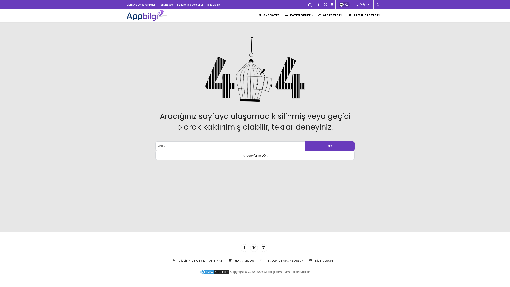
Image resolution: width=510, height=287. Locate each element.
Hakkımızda (244, 261)
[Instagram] (332, 4)
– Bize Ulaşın (212, 4)
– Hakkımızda (165, 4)
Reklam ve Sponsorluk (284, 261)
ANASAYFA (271, 15)
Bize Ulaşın (323, 261)
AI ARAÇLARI (332, 15)
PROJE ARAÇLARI (367, 15)
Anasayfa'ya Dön (255, 155)
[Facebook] (318, 4)
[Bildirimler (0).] (378, 4)
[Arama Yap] (310, 5)
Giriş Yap (364, 4)
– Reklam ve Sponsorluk (189, 4)
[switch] (344, 4)
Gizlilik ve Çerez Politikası (141, 4)
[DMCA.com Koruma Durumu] (215, 272)
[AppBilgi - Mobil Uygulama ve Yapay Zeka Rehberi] (147, 15)
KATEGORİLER (300, 15)
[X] (325, 4)
